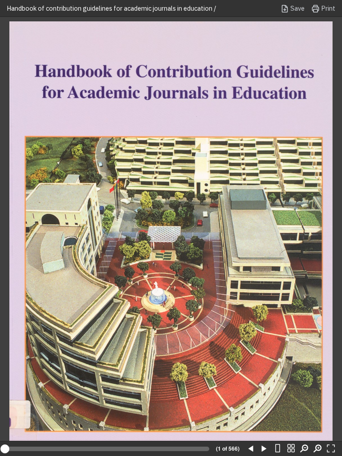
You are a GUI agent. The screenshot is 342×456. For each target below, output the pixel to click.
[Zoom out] (304, 449)
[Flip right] (264, 449)
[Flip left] (250, 449)
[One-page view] (277, 449)
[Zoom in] (317, 449)
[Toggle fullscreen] (331, 449)
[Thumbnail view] (290, 449)
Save (297, 8)
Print (327, 8)
